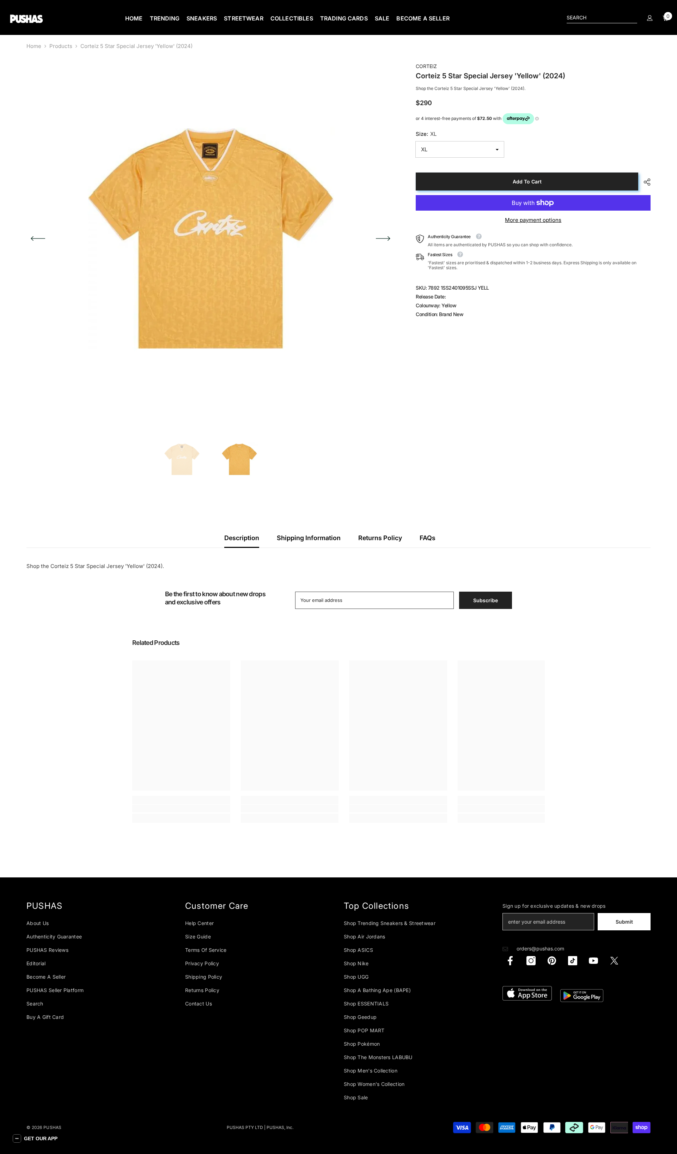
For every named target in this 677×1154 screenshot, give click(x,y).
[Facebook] (510, 960)
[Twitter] (614, 960)
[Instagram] (531, 960)
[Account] (650, 18)
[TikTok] (572, 960)
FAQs (427, 538)
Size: (426, 134)
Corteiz (426, 66)
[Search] (602, 17)
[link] (181, 808)
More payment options (533, 220)
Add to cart (527, 182)
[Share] (644, 182)
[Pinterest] (552, 960)
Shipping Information (309, 538)
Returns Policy (380, 538)
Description (241, 538)
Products (60, 46)
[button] (37, 238)
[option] (210, 238)
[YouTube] (593, 960)
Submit (624, 922)
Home (33, 46)
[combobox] (596, 17)
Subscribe (485, 600)
